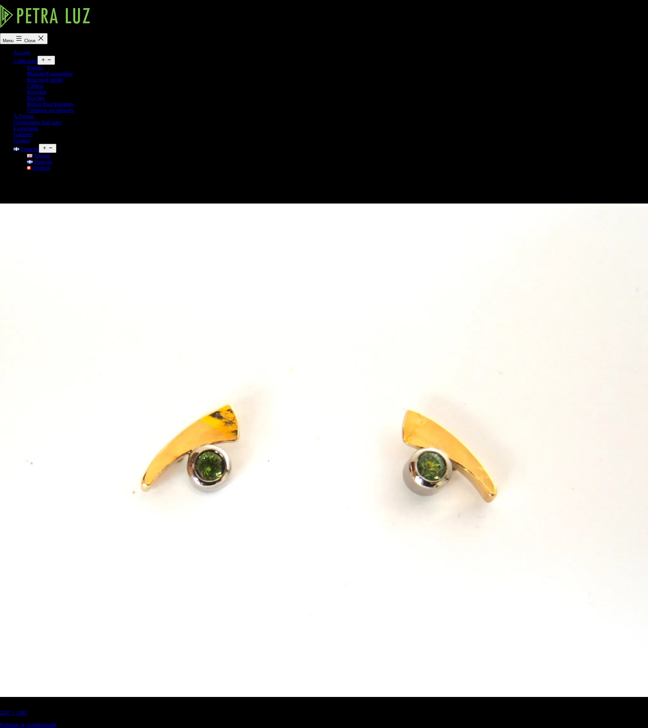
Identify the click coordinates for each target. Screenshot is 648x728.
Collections (25, 61)
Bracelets (37, 92)
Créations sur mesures (50, 110)
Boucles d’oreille (45, 80)
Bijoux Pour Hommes (50, 104)
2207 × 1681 (13, 713)
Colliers (35, 86)
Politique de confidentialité (28, 725)
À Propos (24, 116)
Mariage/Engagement (50, 74)
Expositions (26, 128)
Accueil (22, 52)
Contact (22, 140)
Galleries (23, 134)
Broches (36, 98)
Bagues (35, 68)
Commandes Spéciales (37, 122)
